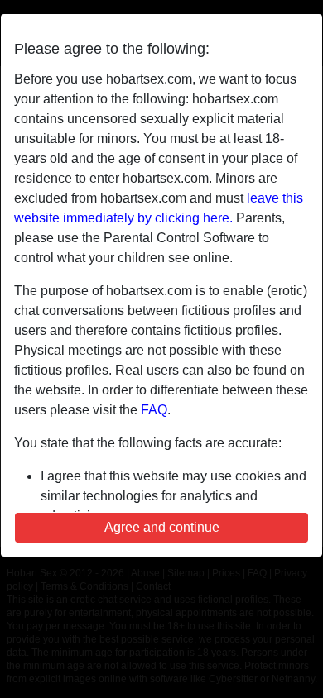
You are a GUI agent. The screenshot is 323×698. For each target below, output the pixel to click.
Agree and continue (161, 527)
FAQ (154, 410)
